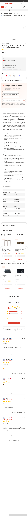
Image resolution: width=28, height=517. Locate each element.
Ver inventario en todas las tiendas (8, 62)
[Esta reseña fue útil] (21, 354)
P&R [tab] (17, 296)
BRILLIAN (3, 43)
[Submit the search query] (2, 7)
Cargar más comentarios (14, 440)
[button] (24, 27)
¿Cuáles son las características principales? (10, 91)
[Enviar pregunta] (24, 100)
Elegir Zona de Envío (19, 10)
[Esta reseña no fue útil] (24, 354)
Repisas (10, 13)
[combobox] (19, 332)
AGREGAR (7, 259)
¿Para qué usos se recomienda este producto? (10, 94)
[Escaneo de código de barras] (24, 7)
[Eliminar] (2, 515)
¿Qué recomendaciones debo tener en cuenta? (11, 96)
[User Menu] (23, 3)
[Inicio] (2, 13)
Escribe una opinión (14, 323)
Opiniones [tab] (12, 296)
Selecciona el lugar (6, 69)
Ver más (20, 80)
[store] (21, 4)
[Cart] (26, 3)
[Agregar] (7, 515)
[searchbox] (8, 329)
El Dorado (12, 10)
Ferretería (6, 13)
